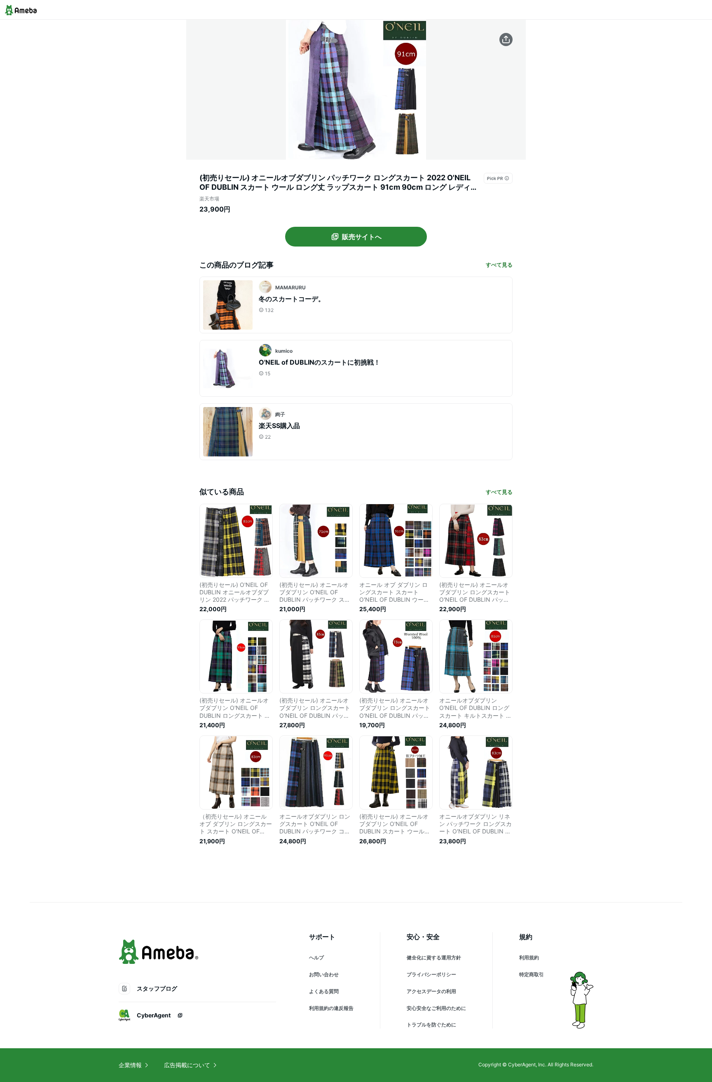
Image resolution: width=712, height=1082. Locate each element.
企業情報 (130, 1064)
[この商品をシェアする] (506, 39)
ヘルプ (316, 957)
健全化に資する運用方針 (434, 957)
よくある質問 (324, 991)
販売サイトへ (362, 237)
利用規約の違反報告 (331, 1008)
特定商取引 (531, 974)
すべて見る (499, 264)
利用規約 (529, 957)
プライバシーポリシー (431, 974)
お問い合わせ (324, 974)
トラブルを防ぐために (431, 1025)
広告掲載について (187, 1064)
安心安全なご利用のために (436, 1008)
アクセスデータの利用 (431, 991)
